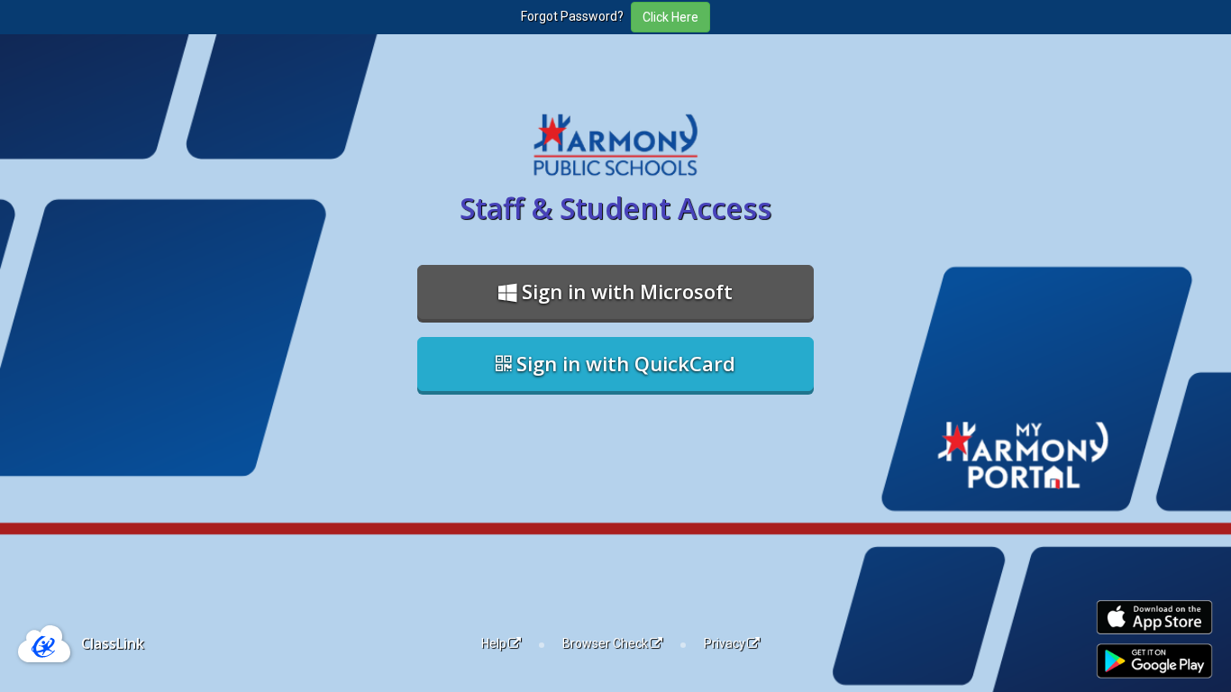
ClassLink (112, 643)
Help (493, 643)
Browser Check (605, 643)
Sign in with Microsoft (624, 291)
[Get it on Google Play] (1154, 661)
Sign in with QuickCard (623, 363)
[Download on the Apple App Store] (1154, 618)
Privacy (724, 643)
